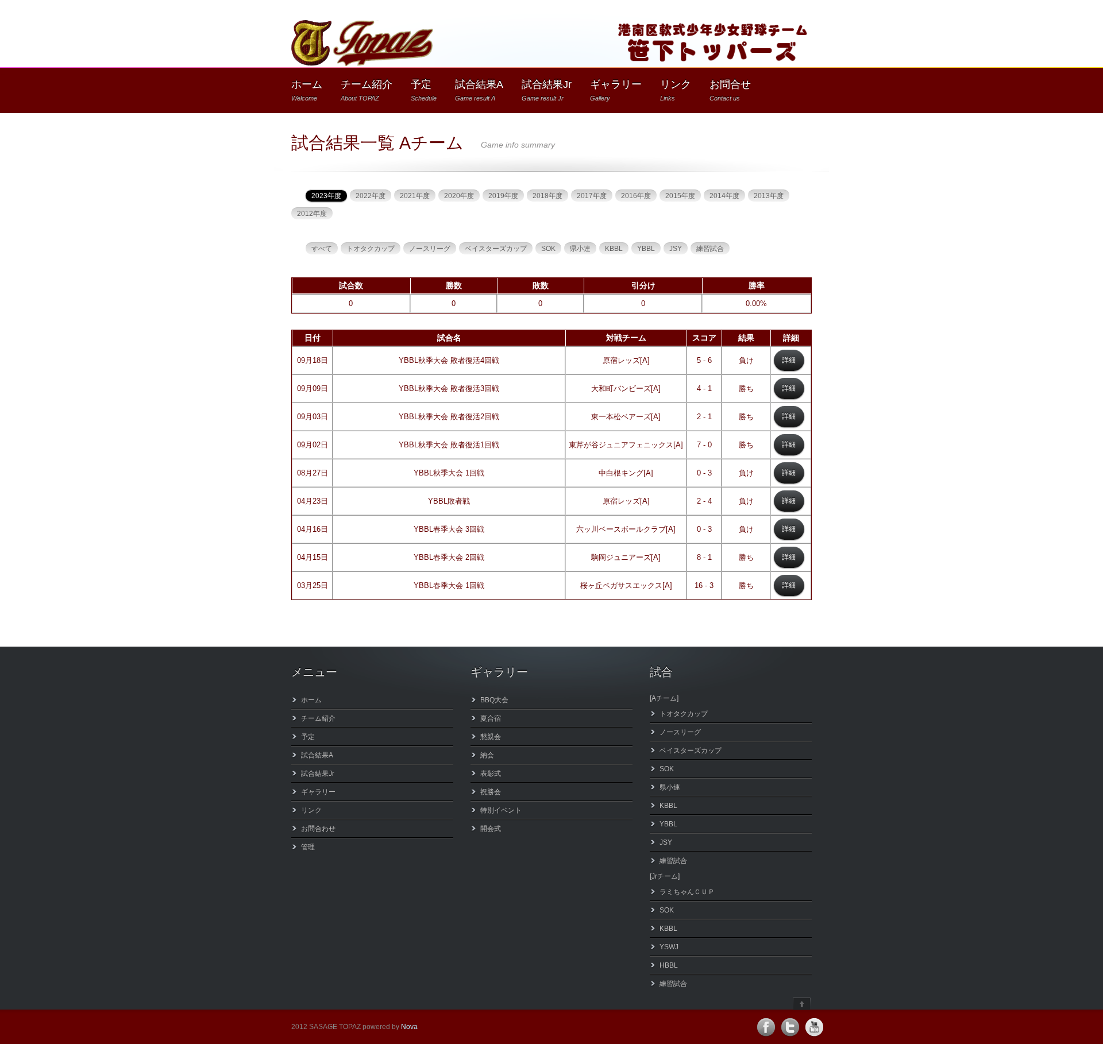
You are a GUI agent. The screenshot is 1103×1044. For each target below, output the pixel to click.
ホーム (306, 90)
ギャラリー (616, 90)
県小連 (580, 249)
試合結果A (479, 90)
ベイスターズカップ (496, 249)
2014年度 (724, 196)
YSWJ (669, 947)
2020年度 (459, 196)
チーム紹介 (366, 90)
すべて (321, 249)
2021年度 (415, 196)
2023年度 (326, 196)
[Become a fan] (766, 1027)
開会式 (490, 829)
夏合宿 (490, 718)
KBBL (614, 249)
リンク (675, 90)
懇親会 (490, 737)
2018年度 (547, 196)
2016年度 (636, 196)
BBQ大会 (494, 700)
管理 (308, 847)
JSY (675, 249)
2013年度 (769, 196)
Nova (409, 1027)
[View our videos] (814, 1027)
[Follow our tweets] (790, 1027)
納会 (487, 755)
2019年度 (503, 196)
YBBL (646, 249)
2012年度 (312, 214)
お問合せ (730, 90)
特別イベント (501, 810)
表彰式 (490, 774)
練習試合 (710, 249)
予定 (424, 90)
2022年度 (370, 196)
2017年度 (592, 196)
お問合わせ (318, 829)
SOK (548, 249)
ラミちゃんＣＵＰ (687, 892)
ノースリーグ (429, 249)
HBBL (669, 965)
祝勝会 (490, 792)
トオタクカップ (370, 249)
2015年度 (680, 196)
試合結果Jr (547, 90)
